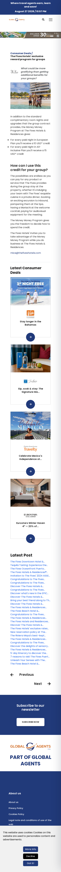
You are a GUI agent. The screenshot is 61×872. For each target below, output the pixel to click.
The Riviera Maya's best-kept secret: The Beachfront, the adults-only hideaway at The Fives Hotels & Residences (30, 635)
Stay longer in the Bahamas (30, 323)
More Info (30, 849)
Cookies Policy (16, 814)
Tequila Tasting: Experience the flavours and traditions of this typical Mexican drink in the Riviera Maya (30, 565)
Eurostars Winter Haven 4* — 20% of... (30, 524)
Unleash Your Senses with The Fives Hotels (27, 660)
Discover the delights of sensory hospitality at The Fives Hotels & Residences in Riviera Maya (29, 646)
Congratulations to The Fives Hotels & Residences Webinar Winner (27, 579)
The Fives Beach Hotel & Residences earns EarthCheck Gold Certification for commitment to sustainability (27, 611)
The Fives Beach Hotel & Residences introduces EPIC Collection (26, 664)
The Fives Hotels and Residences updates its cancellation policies (29, 621)
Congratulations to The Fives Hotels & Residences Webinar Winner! (27, 642)
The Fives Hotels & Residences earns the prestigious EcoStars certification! (28, 618)
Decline (30, 856)
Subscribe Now (30, 722)
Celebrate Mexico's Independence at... (30, 457)
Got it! (30, 863)
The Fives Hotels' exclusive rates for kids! (29, 628)
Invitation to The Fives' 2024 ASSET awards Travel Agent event (30, 576)
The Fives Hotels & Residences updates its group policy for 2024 (29, 639)
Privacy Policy (16, 808)
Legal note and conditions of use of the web (30, 822)
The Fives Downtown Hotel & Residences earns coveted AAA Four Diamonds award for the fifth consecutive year (30, 561)
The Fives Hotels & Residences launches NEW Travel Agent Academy (27, 649)
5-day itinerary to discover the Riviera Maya (28, 653)
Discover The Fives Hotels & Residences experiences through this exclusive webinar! (29, 586)
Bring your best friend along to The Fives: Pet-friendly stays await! (30, 600)
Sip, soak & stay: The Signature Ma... (30, 390)
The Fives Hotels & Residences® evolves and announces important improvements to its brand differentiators (30, 572)
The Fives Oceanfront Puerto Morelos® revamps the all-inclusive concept (27, 568)
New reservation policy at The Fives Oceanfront (27, 632)
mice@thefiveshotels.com (25, 253)
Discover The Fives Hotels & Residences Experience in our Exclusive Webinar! (27, 625)
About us (13, 802)
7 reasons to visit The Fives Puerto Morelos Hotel (30, 656)
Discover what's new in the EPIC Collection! (28, 593)
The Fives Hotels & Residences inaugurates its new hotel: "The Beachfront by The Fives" (28, 607)
